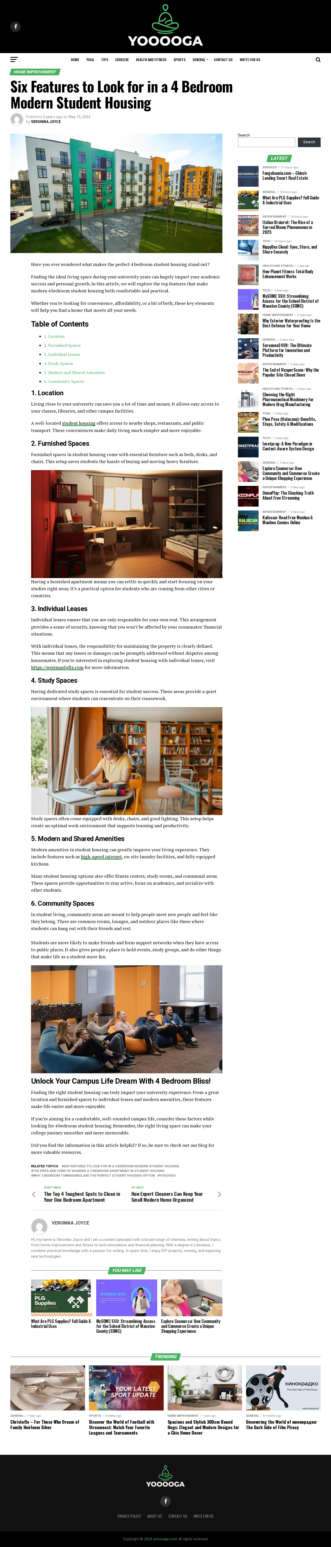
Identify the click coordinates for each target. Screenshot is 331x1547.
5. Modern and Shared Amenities (74, 372)
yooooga (168, 1175)
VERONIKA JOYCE (46, 122)
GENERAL (199, 59)
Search (244, 135)
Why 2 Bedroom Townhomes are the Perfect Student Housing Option (94, 1175)
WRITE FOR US (250, 59)
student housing (78, 423)
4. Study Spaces (58, 363)
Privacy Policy (129, 1516)
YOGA (90, 59)
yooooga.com (165, 1539)
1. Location (54, 336)
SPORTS (179, 59)
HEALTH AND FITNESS (151, 59)
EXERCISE (122, 59)
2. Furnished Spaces (62, 345)
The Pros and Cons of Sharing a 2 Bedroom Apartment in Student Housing (98, 1171)
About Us (154, 1516)
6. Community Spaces (64, 381)
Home (75, 59)
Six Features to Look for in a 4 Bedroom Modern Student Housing (121, 1166)
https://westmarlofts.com (57, 667)
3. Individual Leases (62, 354)
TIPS (104, 59)
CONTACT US (223, 59)
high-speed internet (101, 857)
